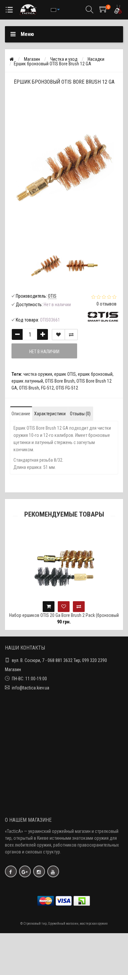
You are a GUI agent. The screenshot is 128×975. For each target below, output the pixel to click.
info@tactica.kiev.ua (30, 687)
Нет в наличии (44, 351)
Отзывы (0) (80, 413)
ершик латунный (27, 381)
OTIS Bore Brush (60, 381)
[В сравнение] (71, 334)
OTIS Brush (29, 387)
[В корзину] (36, 606)
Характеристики (50, 413)
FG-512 (47, 387)
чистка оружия (37, 374)
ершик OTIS (65, 374)
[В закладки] (58, 334)
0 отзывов (106, 303)
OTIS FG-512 (67, 387)
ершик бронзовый (95, 374)
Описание (20, 413)
